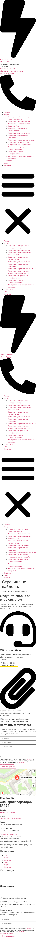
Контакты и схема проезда (10, 882)
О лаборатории (9, 161)
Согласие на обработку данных (12, 894)
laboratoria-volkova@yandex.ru (11, 71)
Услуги (6, 115)
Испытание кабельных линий (19, 121)
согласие (29, 759)
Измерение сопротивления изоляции (22, 140)
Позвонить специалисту (9, 665)
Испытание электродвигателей (19, 124)
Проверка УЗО (13, 126)
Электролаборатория (8, 59)
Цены (6, 163)
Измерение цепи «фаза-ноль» (19, 133)
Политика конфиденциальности (12, 891)
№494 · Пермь (5, 62)
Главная (7, 112)
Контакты (7, 165)
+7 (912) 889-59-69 (7, 69)
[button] (18, 203)
